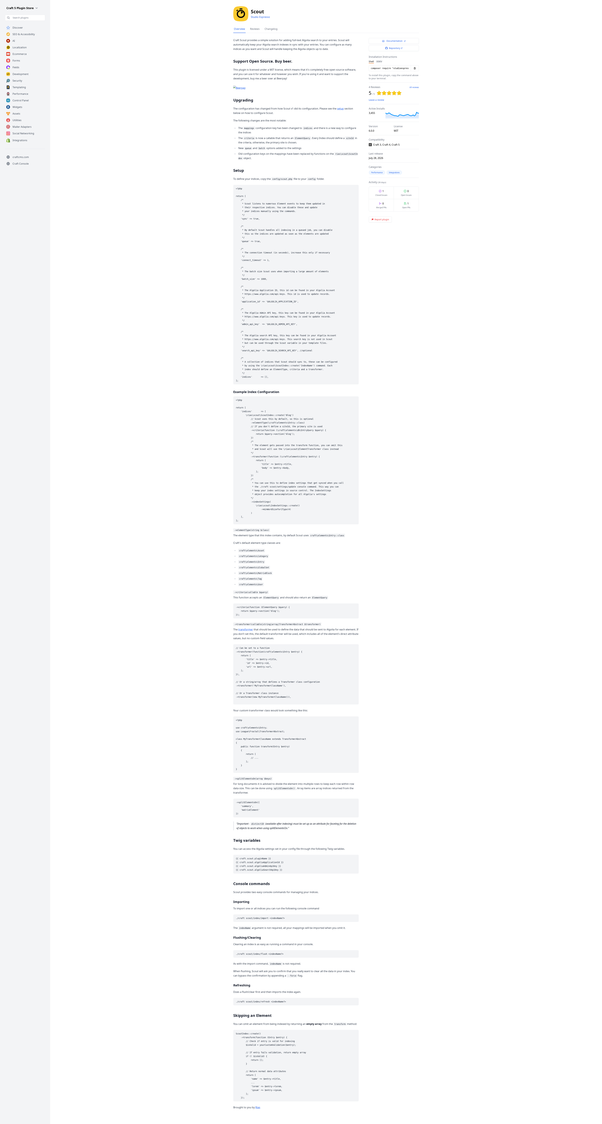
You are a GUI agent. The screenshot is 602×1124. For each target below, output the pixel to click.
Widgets (17, 107)
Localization (20, 47)
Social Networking (23, 133)
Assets (16, 113)
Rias (257, 1107)
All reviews (414, 87)
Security (17, 80)
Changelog (271, 29)
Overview (239, 29)
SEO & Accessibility (24, 34)
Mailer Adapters (22, 126)
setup (340, 108)
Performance (20, 94)
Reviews (255, 29)
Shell (371, 61)
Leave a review (376, 99)
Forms (16, 60)
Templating (19, 87)
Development (21, 74)
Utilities (17, 120)
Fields (16, 67)
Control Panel (21, 100)
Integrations (20, 140)
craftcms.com (21, 157)
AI (14, 41)
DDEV (379, 61)
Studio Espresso (260, 17)
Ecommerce (20, 54)
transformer (245, 629)
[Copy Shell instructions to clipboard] (415, 68)
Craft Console (21, 163)
